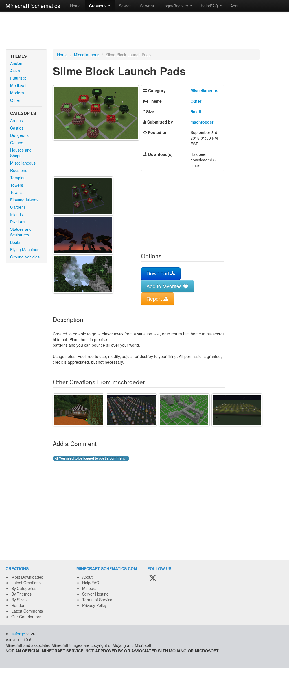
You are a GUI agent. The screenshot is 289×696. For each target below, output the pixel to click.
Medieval (18, 85)
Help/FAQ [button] (210, 5)
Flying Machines (24, 249)
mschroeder (202, 122)
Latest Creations (26, 582)
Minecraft (90, 588)
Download (158, 273)
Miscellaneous (23, 163)
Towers (16, 185)
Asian (15, 71)
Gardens (18, 207)
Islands (16, 214)
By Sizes (19, 599)
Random (19, 605)
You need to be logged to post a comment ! (92, 458)
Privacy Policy (94, 605)
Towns (16, 192)
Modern (17, 93)
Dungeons (19, 135)
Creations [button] (98, 5)
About (235, 5)
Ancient (16, 63)
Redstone (18, 170)
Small (196, 111)
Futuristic (18, 78)
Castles (16, 128)
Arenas (16, 120)
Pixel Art (17, 222)
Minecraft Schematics (33, 5)
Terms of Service (97, 599)
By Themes (21, 594)
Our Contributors (26, 616)
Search (125, 5)
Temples (17, 177)
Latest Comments (27, 611)
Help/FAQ (90, 582)
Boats (15, 242)
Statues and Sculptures (21, 232)
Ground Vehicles (25, 257)
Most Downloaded (27, 577)
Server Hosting (95, 594)
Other (15, 100)
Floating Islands (24, 199)
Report (154, 298)
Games (16, 142)
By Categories (23, 588)
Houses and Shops (21, 152)
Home (75, 5)
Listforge (17, 634)
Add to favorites (164, 286)
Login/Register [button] (175, 5)
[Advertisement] (144, 31)
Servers (147, 5)
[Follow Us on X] (153, 578)
